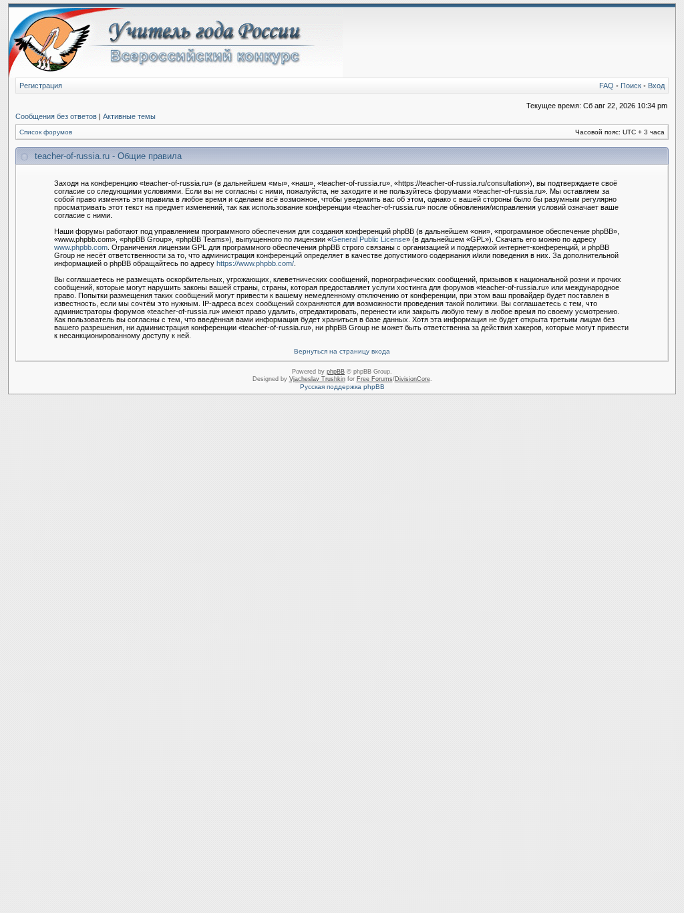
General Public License (368, 239)
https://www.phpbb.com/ (255, 263)
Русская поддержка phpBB (342, 386)
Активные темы (129, 116)
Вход (656, 86)
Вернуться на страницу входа (342, 351)
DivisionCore (412, 379)
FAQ (606, 86)
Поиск (631, 86)
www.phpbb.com (81, 247)
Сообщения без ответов (56, 116)
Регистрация (40, 86)
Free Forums (375, 379)
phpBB (336, 371)
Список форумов (45, 132)
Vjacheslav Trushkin (317, 379)
